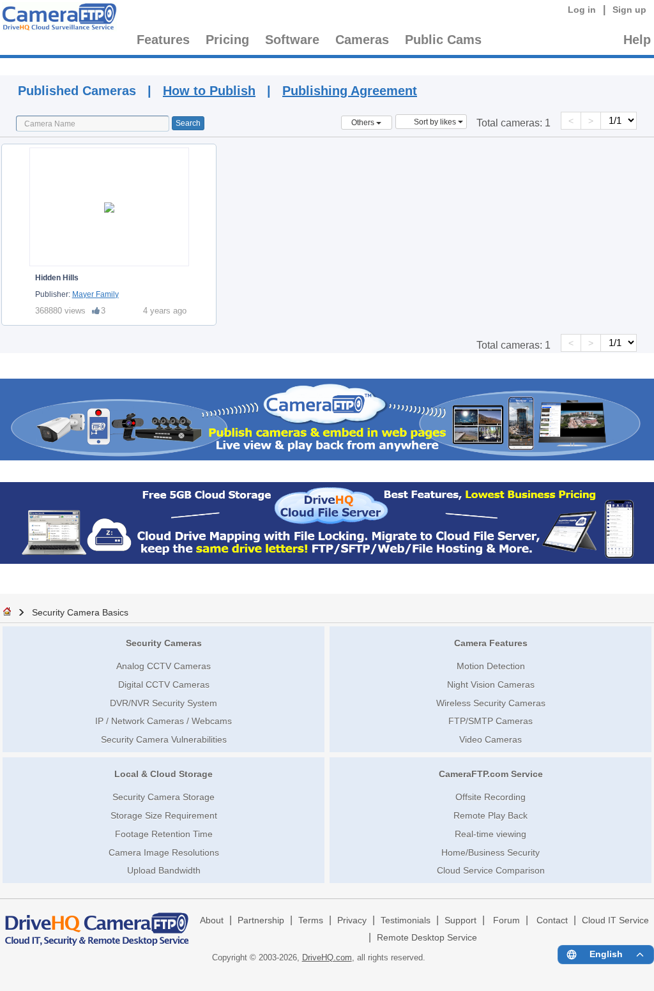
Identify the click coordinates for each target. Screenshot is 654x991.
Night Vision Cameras (491, 684)
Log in (582, 9)
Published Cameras (427, 64)
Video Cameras (490, 739)
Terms (310, 920)
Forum (506, 920)
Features (163, 40)
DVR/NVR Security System (163, 703)
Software (292, 40)
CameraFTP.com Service (491, 774)
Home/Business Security (490, 852)
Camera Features (491, 643)
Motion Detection (491, 666)
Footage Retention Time (164, 834)
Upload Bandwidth (164, 870)
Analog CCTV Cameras (163, 666)
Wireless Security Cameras (490, 703)
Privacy (352, 920)
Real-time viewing (490, 834)
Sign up (629, 9)
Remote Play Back (490, 815)
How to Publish (209, 91)
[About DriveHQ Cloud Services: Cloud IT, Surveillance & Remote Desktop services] (97, 923)
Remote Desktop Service (427, 937)
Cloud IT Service (615, 920)
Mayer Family (95, 294)
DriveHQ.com (327, 957)
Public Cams (443, 40)
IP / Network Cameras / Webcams (163, 721)
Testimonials (405, 920)
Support (460, 920)
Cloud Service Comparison (491, 870)
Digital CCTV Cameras (163, 684)
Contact (552, 920)
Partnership (261, 920)
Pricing (227, 40)
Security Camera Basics (80, 612)
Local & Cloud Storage (163, 774)
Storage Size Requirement (163, 815)
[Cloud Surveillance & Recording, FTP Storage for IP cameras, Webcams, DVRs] (57, 19)
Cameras (362, 40)
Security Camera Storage (163, 797)
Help (637, 40)
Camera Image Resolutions (164, 852)
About (212, 920)
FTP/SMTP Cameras (490, 721)
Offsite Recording (490, 797)
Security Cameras (164, 643)
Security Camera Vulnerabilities (164, 739)
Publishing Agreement (349, 91)
